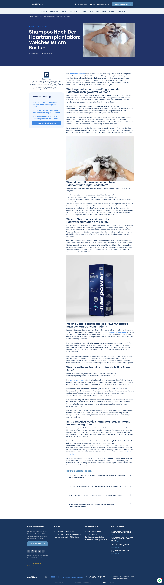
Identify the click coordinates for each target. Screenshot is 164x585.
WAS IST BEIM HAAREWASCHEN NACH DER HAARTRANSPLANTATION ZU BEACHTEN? (97, 487)
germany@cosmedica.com (74, 577)
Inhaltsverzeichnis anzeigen (46, 123)
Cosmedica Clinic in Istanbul (115, 332)
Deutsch (120, 11)
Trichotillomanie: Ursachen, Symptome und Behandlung (120, 545)
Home (31, 16)
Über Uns (42, 11)
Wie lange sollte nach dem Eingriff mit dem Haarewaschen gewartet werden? (45, 104)
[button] (100, 476)
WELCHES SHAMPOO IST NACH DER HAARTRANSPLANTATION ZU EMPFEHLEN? (95, 495)
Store (104, 11)
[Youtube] (39, 551)
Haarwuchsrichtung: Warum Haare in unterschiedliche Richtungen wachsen (123, 538)
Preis (92, 11)
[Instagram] (28, 551)
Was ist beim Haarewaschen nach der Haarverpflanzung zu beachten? (46, 112)
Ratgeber (72, 11)
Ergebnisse (83, 11)
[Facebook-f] (32, 551)
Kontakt (112, 11)
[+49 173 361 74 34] (46, 577)
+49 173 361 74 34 (54, 577)
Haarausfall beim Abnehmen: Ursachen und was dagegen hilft (122, 532)
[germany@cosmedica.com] (63, 577)
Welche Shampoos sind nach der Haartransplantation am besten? (45, 117)
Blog (98, 11)
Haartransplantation (57, 11)
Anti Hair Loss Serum (77, 380)
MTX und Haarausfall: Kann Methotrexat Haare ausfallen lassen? (123, 551)
